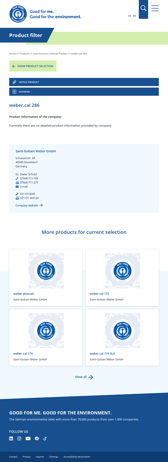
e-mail (24, 186)
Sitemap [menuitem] (53, 456)
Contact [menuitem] (13, 456)
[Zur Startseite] (61, 14)
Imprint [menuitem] (40, 456)
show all (81, 377)
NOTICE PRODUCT (29, 82)
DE (129, 15)
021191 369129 (29, 198)
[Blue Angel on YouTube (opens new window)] (28, 438)
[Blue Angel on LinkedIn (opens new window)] (11, 438)
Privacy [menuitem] (27, 456)
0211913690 (27, 194)
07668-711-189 (29, 178)
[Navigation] (155, 8)
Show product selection (35, 66)
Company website (27, 205)
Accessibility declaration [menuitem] (76, 456)
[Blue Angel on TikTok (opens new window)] (45, 438)
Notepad (24, 91)
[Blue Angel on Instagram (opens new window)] (19, 438)
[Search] (143, 8)
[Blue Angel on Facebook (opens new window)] (37, 438)
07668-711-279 (29, 182)
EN (134, 15)
